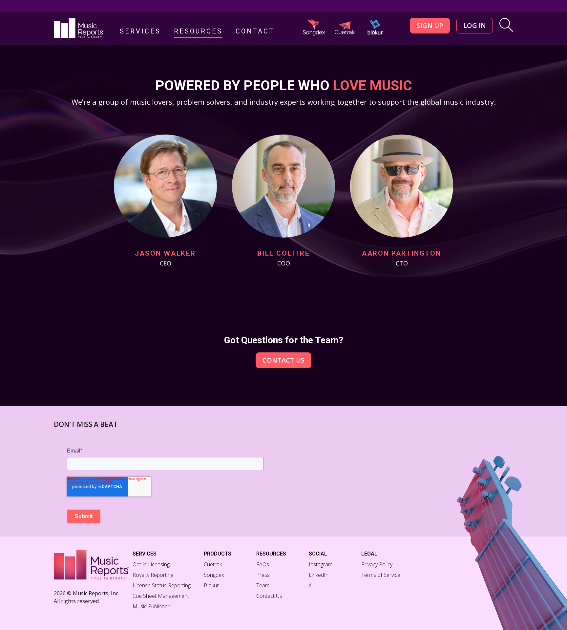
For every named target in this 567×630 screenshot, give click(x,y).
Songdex (214, 574)
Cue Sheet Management (161, 595)
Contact (255, 31)
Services (140, 31)
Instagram (320, 564)
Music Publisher (151, 606)
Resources (198, 31)
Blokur (211, 585)
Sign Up (430, 25)
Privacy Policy (376, 564)
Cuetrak (213, 564)
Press (263, 574)
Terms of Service (380, 574)
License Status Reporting (162, 585)
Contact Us (283, 360)
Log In (474, 25)
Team (262, 585)
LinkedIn (318, 574)
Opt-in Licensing (151, 564)
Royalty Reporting (153, 574)
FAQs (262, 564)
